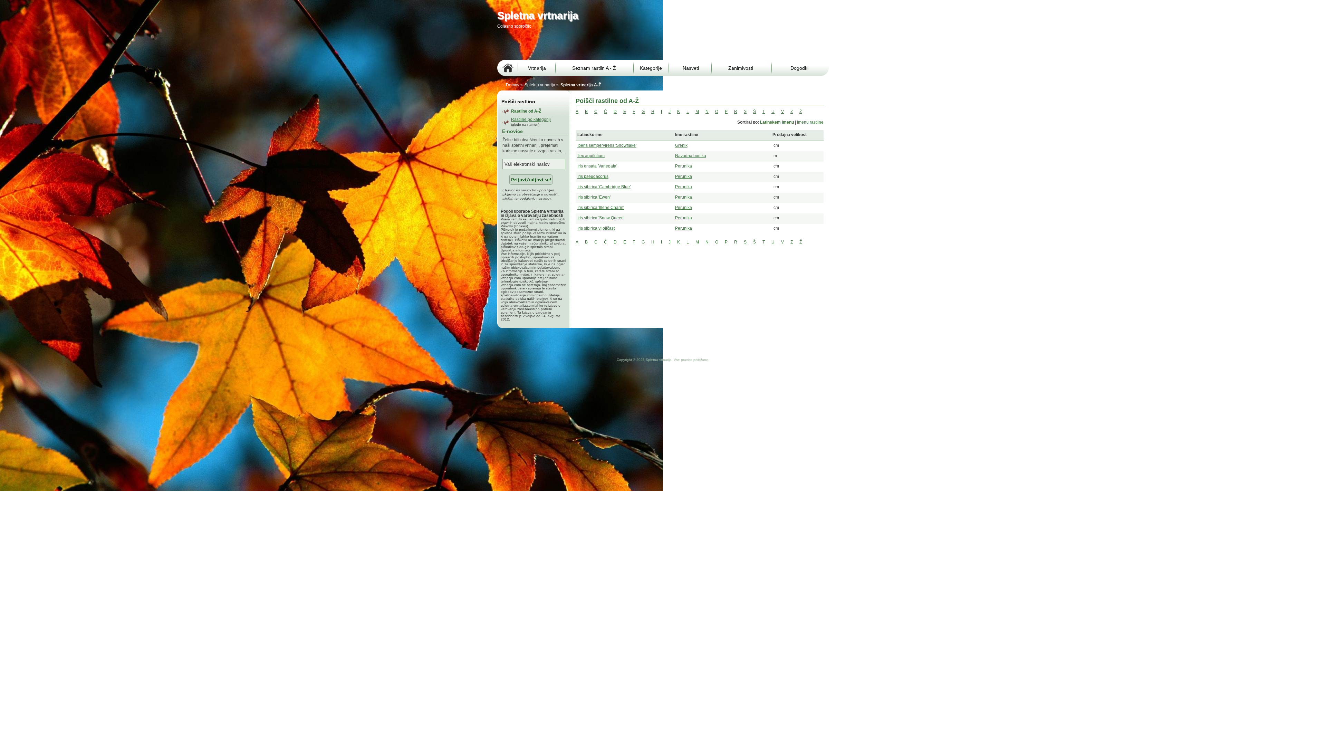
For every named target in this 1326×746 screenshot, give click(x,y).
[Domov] (507, 68)
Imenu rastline (810, 122)
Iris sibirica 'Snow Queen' (600, 218)
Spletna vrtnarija (540, 85)
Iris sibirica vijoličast (596, 228)
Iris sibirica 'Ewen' (594, 197)
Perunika (683, 166)
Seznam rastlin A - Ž (594, 68)
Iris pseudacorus (592, 176)
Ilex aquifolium (591, 155)
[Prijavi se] (527, 186)
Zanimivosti (740, 68)
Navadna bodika (690, 155)
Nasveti (691, 68)
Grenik (681, 145)
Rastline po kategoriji (531, 119)
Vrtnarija (537, 68)
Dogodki (799, 68)
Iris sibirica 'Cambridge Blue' (604, 186)
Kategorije (651, 68)
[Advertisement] (623, 43)
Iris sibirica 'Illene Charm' (600, 207)
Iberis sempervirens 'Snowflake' (606, 145)
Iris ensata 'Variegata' (597, 166)
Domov (512, 85)
